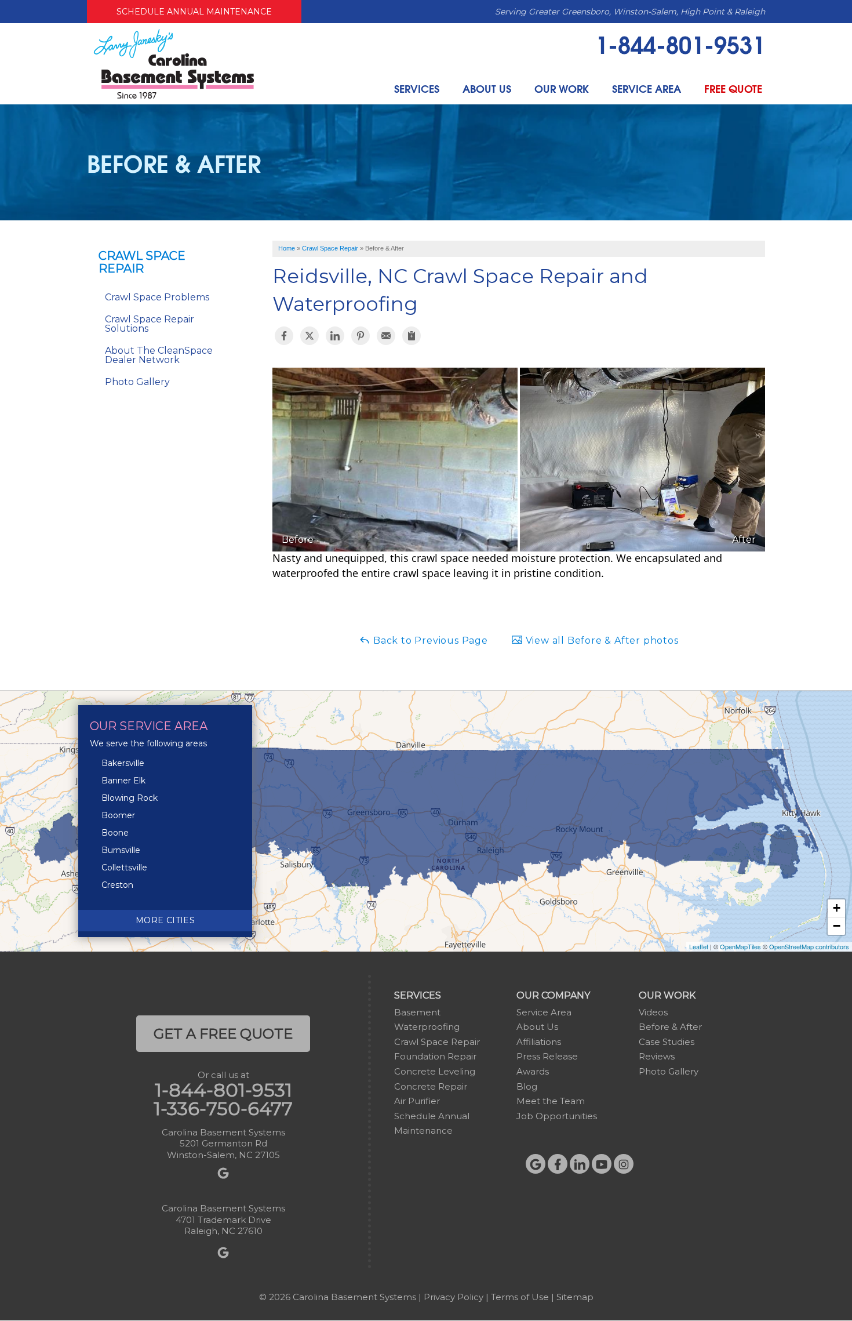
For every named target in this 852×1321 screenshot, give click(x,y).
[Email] (386, 335)
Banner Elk (123, 780)
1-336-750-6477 (223, 1108)
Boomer (118, 815)
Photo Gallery (137, 381)
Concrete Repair (430, 1086)
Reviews (657, 1056)
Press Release (547, 1056)
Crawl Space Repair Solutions (149, 324)
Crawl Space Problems (157, 297)
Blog (526, 1086)
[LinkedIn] (579, 1164)
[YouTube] (601, 1164)
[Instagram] (623, 1164)
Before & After (670, 1026)
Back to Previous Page (429, 640)
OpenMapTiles (740, 946)
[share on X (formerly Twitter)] (309, 335)
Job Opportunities (556, 1116)
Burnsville (120, 850)
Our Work (561, 88)
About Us (487, 88)
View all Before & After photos (601, 640)
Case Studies (666, 1041)
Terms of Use (520, 1296)
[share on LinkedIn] (335, 335)
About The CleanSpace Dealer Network (159, 355)
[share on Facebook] (284, 335)
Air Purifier (417, 1100)
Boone (115, 833)
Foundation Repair (435, 1056)
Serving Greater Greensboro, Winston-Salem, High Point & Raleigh (630, 11)
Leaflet (698, 946)
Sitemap (575, 1296)
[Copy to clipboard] (411, 335)
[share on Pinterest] (360, 335)
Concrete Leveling (434, 1071)
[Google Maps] (535, 1164)
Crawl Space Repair (142, 262)
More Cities (165, 920)
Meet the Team (550, 1100)
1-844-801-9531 (680, 43)
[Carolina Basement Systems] (174, 62)
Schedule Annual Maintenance (194, 11)
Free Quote (733, 88)
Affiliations (538, 1041)
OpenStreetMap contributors (809, 946)
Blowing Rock (129, 798)
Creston (117, 885)
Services (416, 88)
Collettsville (124, 867)
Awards (532, 1071)
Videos (653, 1012)
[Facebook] (557, 1164)
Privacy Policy (453, 1296)
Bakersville (122, 763)
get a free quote (223, 1033)
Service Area (646, 88)
